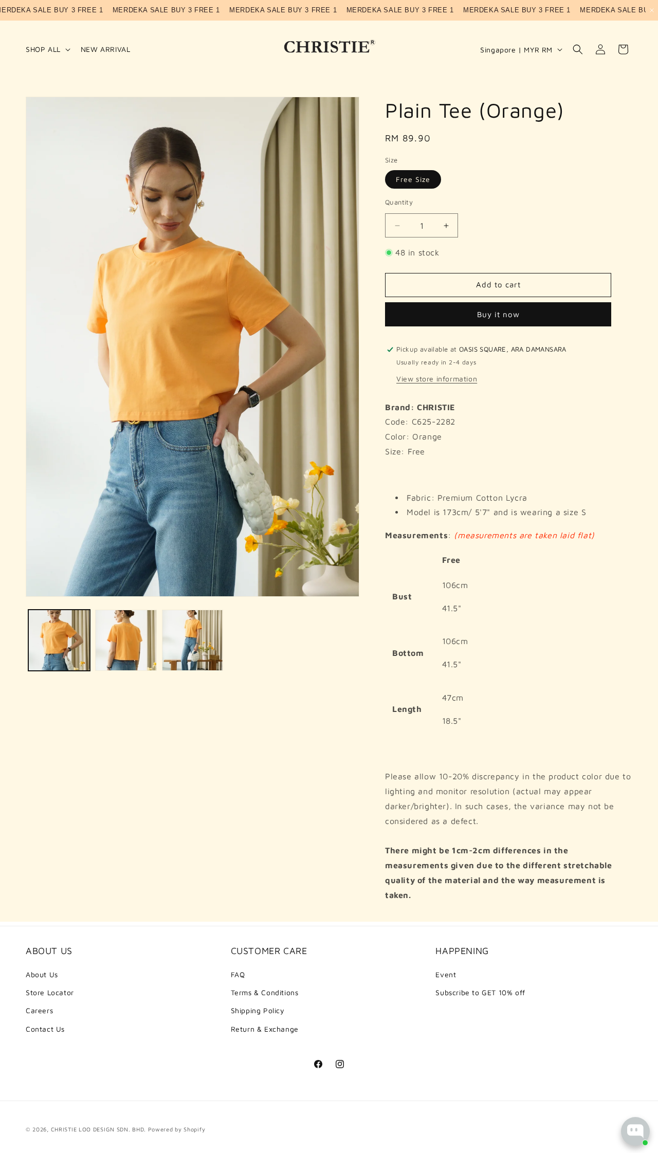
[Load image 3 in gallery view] (193, 640)
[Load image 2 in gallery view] (126, 640)
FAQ (238, 974)
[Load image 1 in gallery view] (59, 640)
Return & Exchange (265, 1028)
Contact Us (45, 1028)
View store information (436, 378)
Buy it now (498, 314)
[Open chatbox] (635, 1131)
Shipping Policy (258, 1010)
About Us (42, 974)
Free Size (413, 179)
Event (445, 974)
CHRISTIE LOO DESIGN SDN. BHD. (98, 1129)
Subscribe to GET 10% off (480, 992)
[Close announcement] (652, 10)
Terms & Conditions (265, 992)
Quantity (399, 202)
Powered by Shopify (177, 1129)
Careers (39, 1010)
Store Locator (50, 992)
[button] (47, 49)
